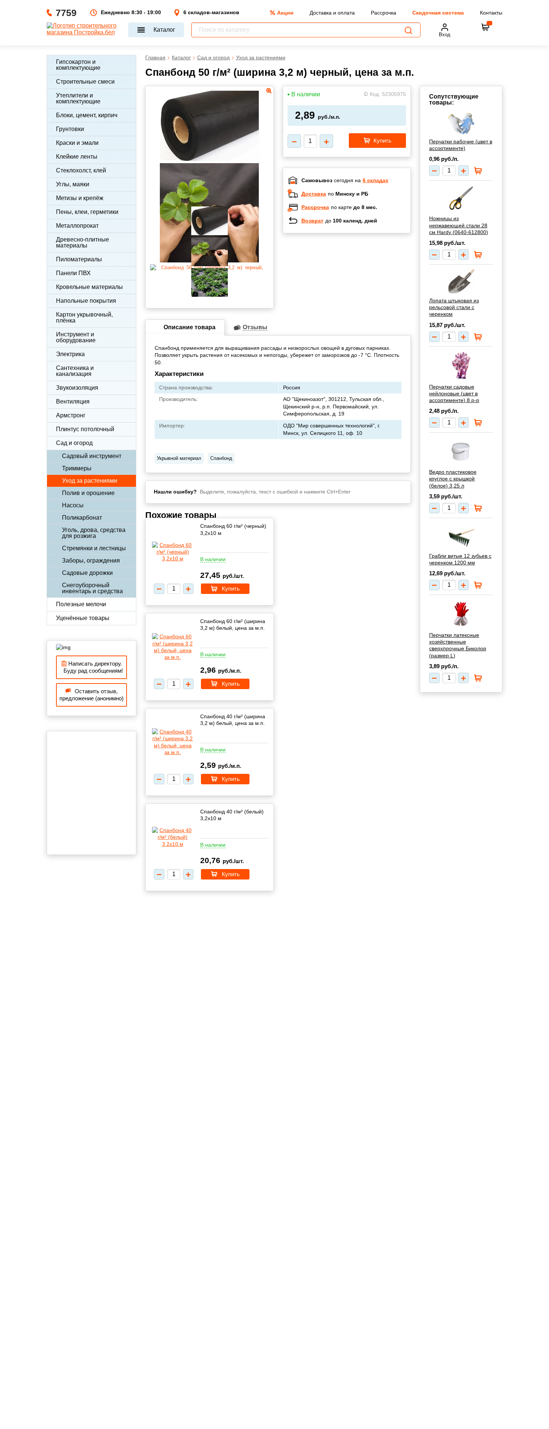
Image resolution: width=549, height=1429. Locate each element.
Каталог (164, 30)
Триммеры (77, 468)
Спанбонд (221, 458)
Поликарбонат (82, 517)
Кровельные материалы (89, 287)
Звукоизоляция (77, 388)
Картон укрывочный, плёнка (84, 317)
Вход (444, 34)
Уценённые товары (82, 618)
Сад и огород (74, 443)
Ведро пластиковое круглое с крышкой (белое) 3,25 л (453, 478)
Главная (155, 57)
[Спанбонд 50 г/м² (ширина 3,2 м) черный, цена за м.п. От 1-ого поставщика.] (209, 158)
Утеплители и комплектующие (78, 98)
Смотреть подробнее (354, 287)
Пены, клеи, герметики (87, 212)
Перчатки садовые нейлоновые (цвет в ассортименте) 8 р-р (454, 393)
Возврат (312, 221)
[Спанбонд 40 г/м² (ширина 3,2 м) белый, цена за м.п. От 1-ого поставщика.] (172, 742)
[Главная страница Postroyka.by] (84, 29)
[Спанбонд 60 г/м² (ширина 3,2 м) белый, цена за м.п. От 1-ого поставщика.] (172, 646)
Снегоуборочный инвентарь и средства (92, 588)
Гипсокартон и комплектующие (78, 65)
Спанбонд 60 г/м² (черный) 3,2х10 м (233, 529)
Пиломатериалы (79, 259)
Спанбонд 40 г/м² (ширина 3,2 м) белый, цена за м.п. (232, 719)
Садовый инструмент (91, 456)
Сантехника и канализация (75, 371)
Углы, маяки (72, 184)
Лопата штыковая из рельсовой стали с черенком (454, 307)
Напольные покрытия (86, 301)
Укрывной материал (179, 458)
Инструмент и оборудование (76, 337)
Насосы (73, 505)
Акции (285, 13)
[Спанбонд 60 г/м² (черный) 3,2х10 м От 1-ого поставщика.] (172, 552)
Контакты (491, 13)
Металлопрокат (77, 225)
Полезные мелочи (81, 604)
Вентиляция (73, 401)
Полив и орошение (88, 493)
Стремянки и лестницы (94, 548)
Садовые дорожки (87, 573)
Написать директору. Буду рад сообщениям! (92, 667)
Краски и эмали (77, 143)
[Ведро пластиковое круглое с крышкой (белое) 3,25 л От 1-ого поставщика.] (461, 451)
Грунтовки (70, 129)
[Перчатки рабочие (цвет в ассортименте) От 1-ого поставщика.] (461, 123)
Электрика (70, 354)
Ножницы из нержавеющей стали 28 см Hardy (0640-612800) (458, 225)
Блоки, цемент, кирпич (86, 115)
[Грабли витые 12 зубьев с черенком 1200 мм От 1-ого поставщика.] (461, 536)
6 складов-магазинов (211, 12)
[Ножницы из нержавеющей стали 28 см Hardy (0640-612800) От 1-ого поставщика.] (461, 198)
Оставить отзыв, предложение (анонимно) (91, 695)
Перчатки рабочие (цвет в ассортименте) (460, 144)
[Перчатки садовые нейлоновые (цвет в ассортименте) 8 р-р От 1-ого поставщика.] (461, 365)
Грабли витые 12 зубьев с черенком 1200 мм (460, 559)
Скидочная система (438, 13)
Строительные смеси (85, 81)
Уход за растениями (89, 480)
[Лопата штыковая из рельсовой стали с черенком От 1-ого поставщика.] (461, 281)
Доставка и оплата (332, 13)
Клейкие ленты (76, 156)
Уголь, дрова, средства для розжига (93, 533)
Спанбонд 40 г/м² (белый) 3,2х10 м (232, 815)
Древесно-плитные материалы (82, 242)
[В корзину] (485, 27)
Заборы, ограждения (91, 560)
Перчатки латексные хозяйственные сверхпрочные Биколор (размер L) (457, 645)
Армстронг (71, 415)
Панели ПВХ (73, 273)
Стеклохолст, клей (81, 170)
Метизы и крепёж (79, 198)
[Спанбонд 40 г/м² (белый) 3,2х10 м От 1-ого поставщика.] (172, 837)
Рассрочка (383, 13)
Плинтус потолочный (85, 429)
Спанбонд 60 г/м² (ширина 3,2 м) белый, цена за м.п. (232, 624)
